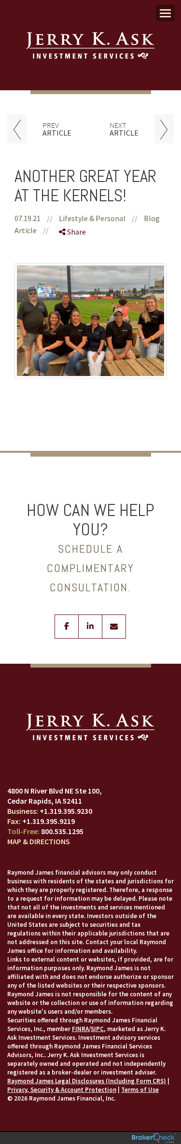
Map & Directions (38, 841)
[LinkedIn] (75, 283)
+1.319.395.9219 (48, 821)
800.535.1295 (62, 831)
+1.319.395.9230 (66, 811)
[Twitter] (75, 266)
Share (76, 232)
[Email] (75, 300)
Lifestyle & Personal (92, 218)
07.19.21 (33, 218)
